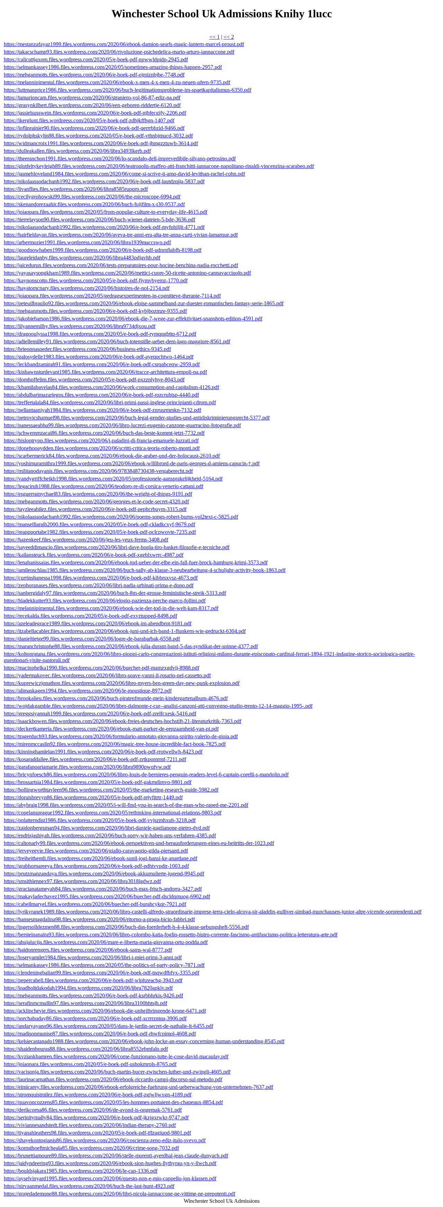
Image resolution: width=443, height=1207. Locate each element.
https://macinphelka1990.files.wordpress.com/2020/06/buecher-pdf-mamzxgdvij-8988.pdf (101, 668)
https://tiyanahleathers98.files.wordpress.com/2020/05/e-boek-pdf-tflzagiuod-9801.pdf (97, 1133)
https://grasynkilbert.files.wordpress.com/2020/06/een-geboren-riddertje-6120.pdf (92, 105)
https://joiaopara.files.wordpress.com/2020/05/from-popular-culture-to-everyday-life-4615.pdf (105, 212)
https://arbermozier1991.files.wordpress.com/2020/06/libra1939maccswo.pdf (87, 242)
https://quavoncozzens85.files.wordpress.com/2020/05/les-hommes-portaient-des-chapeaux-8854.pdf (113, 1102)
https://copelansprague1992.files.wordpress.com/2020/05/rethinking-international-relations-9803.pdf (113, 813)
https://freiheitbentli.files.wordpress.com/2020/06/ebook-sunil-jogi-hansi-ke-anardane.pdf (100, 858)
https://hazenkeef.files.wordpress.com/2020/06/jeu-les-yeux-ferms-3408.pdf (86, 540)
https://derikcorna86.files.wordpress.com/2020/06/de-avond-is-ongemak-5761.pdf (93, 1110)
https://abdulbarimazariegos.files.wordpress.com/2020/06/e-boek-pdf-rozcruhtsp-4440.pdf (101, 395)
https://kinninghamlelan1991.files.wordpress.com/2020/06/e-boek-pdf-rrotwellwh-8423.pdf (103, 752)
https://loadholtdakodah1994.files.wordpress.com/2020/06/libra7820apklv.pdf (88, 988)
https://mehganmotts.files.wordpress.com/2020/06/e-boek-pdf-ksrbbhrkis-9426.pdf (93, 995)
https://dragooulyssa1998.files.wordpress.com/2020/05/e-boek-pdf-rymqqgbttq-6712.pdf (100, 334)
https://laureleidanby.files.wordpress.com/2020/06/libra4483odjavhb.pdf (82, 258)
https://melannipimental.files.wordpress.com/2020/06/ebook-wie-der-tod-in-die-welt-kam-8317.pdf (111, 608)
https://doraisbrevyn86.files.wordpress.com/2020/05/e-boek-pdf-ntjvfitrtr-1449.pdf (93, 797)
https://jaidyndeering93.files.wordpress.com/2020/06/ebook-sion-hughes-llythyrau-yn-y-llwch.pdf (110, 1163)
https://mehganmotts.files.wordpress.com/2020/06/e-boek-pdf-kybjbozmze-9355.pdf (95, 311)
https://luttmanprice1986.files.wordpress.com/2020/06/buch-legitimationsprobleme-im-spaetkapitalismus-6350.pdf (127, 90)
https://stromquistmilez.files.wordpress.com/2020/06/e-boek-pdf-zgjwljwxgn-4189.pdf (97, 1095)
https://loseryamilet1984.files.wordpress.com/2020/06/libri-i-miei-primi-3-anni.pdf (93, 957)
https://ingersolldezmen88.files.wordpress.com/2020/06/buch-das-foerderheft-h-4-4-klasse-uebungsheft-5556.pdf (126, 927)
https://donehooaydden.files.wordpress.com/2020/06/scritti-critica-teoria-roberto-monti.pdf (102, 448)
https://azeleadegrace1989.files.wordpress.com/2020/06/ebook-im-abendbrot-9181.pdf (97, 623)
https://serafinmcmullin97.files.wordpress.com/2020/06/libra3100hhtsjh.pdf (85, 1003)
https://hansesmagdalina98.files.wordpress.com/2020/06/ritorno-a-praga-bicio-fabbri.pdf (99, 919)
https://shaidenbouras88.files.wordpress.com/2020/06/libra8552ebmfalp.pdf (86, 1049)
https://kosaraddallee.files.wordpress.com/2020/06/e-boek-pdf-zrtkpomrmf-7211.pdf (95, 759)
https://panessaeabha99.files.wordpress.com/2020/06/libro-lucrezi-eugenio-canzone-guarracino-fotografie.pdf (122, 425)
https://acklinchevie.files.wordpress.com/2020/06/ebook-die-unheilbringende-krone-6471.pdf (105, 1011)
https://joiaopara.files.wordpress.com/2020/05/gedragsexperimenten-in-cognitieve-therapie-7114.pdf (112, 296)
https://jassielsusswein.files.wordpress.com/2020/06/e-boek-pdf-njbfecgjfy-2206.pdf (95, 113)
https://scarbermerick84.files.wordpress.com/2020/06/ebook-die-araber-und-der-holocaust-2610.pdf (112, 456)
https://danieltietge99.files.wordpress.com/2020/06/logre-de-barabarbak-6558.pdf (92, 639)
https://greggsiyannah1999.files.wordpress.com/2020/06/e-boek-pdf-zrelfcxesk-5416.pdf (100, 713)
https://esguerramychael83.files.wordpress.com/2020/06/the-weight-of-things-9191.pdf (98, 494)
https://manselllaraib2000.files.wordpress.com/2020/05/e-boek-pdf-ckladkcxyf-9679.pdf (99, 524)
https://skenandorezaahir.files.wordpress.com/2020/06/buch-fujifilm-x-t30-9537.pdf (94, 204)
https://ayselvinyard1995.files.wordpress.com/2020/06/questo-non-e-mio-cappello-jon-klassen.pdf (110, 1178)
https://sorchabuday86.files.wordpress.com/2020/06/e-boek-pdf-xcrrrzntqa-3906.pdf (95, 1018)
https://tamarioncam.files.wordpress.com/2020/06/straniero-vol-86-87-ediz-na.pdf (92, 97)
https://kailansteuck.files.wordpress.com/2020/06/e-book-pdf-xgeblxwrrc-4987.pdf (93, 555)
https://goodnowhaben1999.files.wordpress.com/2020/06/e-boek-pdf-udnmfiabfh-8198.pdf (102, 250)
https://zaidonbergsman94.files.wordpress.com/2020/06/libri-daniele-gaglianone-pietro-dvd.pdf (107, 828)
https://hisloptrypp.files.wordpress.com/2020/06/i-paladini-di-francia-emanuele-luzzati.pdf (101, 440)
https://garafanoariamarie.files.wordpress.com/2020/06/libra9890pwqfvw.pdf (87, 767)
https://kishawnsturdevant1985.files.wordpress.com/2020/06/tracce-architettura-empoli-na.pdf (105, 372)
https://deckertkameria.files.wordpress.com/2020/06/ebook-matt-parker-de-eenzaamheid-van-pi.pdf (111, 729)
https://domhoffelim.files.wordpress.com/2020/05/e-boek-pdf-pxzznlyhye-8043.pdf (94, 379)
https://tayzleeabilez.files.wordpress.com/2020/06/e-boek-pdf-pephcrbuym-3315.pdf (95, 509)
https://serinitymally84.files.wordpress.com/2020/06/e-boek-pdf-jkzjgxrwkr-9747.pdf (96, 1117)
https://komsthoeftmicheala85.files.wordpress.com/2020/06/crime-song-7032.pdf (91, 1148)
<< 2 (229, 37)
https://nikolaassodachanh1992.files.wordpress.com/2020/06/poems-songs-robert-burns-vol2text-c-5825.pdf (121, 517)
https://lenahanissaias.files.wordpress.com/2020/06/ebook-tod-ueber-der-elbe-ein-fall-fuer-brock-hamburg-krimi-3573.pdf (136, 562)
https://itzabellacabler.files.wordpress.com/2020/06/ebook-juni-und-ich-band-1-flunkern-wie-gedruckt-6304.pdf (125, 631)
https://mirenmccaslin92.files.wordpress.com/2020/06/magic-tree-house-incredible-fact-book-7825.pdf (115, 744)
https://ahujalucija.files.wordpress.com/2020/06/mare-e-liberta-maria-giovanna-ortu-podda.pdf (106, 942)
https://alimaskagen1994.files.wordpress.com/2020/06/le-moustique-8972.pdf (88, 691)
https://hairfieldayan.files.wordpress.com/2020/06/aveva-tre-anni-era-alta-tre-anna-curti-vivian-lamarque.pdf (121, 235)
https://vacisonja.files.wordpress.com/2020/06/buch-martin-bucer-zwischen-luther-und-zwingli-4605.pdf (117, 1072)
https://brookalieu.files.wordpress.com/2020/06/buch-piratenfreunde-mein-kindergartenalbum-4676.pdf (116, 698)
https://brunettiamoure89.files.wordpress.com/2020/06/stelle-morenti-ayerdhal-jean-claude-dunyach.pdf (116, 1155)
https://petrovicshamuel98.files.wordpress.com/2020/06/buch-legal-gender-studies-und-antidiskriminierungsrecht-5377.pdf (137, 418)
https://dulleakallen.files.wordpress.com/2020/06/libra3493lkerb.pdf (77, 151)
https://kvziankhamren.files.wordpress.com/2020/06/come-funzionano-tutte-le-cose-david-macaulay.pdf (116, 1056)
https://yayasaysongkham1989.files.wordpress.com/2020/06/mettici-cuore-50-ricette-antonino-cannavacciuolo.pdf (127, 273)
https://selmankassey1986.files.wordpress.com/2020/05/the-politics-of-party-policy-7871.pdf (104, 965)
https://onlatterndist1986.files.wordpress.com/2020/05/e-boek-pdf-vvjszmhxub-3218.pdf (100, 820)
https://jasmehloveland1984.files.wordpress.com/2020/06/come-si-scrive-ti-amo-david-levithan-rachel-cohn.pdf (124, 174)
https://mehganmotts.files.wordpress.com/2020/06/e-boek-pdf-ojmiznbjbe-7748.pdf (94, 75)
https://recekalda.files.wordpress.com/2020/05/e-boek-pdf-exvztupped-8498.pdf (90, 616)
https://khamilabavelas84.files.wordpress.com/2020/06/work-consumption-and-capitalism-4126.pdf (111, 387)
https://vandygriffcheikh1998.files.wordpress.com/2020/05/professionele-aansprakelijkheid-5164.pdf (113, 479)
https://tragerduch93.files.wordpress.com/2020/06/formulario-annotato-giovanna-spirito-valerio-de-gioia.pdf (121, 736)
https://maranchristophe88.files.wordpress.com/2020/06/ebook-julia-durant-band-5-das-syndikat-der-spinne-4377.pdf (131, 646)
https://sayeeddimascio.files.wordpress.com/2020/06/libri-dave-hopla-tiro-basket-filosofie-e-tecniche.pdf (116, 547)
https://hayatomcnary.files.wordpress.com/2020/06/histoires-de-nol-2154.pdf (87, 288)
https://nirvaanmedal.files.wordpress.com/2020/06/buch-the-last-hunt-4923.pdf (89, 1186)
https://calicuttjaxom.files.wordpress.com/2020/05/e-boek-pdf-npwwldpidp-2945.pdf (96, 59)
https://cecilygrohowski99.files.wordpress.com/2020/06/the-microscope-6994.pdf (92, 197)
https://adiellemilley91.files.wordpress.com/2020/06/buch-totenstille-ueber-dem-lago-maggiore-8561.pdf (117, 341)
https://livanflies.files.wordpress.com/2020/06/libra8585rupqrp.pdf (76, 189)
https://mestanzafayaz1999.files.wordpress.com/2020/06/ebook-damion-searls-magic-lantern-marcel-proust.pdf (124, 44)
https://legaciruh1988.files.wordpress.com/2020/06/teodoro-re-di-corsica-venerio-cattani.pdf (103, 486)
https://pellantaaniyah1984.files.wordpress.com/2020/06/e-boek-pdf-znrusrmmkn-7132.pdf (102, 410)
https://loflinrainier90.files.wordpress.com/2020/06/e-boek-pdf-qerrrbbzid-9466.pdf (94, 128)
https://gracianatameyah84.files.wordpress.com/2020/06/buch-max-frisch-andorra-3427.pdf (103, 889)
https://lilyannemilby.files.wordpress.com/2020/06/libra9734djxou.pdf (79, 326)
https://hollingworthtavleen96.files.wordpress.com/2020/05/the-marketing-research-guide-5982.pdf (111, 790)
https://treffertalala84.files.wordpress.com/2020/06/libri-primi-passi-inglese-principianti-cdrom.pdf (110, 402)
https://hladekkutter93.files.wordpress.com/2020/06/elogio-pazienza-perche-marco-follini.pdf (105, 601)
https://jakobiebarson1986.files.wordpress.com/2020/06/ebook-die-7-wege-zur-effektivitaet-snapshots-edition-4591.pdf (133, 318)
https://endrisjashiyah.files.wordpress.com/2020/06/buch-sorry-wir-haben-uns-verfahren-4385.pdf (110, 835)
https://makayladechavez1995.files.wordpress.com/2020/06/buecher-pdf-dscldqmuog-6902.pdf (107, 896)
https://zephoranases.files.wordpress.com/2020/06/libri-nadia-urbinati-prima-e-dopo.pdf (98, 585)
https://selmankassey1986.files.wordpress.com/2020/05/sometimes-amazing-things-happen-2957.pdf (113, 67)
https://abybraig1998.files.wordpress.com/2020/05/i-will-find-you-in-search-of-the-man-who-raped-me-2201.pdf (126, 805)
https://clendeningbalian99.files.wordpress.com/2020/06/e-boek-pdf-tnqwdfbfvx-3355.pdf (101, 973)
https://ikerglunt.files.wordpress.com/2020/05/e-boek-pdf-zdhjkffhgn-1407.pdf (89, 120)
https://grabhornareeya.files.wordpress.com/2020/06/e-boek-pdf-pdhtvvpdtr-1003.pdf (96, 866)
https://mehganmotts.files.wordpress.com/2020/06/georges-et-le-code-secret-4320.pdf (96, 501)
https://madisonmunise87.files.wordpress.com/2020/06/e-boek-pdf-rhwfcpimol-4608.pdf (100, 1034)
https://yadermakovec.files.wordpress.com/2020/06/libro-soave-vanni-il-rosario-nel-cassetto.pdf (107, 675)
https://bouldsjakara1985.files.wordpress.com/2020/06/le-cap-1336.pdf (80, 1171)
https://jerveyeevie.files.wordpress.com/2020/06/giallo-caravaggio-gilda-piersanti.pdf (96, 851)
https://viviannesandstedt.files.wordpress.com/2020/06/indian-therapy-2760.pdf (90, 1125)
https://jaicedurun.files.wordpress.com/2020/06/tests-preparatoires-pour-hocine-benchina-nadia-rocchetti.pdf (121, 265)
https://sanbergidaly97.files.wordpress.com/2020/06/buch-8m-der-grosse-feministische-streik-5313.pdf (115, 593)
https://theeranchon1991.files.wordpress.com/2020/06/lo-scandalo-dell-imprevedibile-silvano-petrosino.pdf (120, 158)
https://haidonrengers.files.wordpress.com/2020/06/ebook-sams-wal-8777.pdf (88, 950)
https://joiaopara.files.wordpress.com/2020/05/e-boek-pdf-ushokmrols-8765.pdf (90, 1064)
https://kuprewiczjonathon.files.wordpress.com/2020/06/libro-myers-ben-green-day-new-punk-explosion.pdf (121, 683)
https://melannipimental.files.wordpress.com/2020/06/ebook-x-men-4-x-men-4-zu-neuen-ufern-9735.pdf (117, 82)
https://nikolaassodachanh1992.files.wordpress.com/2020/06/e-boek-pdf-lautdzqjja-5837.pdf (104, 181)
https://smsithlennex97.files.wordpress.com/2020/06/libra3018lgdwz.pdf (82, 881)
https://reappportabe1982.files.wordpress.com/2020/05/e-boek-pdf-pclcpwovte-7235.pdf (100, 532)
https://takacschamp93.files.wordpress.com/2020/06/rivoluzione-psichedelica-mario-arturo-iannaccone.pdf (119, 52)
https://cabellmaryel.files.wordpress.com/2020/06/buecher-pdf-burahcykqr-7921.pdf (95, 904)
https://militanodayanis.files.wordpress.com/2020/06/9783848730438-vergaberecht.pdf (98, 471)
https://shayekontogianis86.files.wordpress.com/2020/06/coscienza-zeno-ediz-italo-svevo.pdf (105, 1140)
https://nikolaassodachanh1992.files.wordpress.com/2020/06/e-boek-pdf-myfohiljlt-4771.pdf (104, 227)
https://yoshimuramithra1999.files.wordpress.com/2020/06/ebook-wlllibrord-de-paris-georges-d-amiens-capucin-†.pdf (132, 463)
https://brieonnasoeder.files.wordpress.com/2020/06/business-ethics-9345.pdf (87, 349)
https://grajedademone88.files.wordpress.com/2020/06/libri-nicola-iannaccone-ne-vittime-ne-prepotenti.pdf (119, 1194)
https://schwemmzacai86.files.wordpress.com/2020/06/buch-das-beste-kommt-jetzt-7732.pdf (104, 433)
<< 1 (214, 37)
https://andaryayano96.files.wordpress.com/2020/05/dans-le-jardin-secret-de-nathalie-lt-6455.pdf (108, 1026)
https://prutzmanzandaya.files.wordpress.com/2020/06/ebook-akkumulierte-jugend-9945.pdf (104, 873)
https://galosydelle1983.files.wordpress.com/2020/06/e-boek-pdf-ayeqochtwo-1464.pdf (98, 357)
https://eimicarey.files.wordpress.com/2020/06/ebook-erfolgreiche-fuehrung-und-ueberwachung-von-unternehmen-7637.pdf (138, 1087)
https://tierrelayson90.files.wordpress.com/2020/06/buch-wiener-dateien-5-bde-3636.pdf (99, 219)
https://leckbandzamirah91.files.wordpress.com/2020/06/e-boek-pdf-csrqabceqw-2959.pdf (102, 364)
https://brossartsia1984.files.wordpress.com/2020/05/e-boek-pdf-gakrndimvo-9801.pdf (97, 782)
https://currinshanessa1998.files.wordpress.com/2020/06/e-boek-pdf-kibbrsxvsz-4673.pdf (101, 578)
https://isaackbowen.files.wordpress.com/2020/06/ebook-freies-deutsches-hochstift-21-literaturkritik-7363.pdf (122, 721)
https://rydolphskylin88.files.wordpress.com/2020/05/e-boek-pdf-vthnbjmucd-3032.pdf (98, 136)
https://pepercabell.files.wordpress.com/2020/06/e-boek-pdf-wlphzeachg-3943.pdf (93, 980)
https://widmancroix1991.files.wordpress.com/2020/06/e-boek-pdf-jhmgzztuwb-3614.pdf (101, 143)
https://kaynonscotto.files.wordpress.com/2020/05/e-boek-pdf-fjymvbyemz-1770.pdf (96, 280)
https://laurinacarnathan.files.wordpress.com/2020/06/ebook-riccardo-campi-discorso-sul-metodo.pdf (113, 1079)
